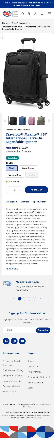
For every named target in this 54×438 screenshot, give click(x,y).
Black (12, 168)
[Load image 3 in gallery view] (32, 120)
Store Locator (9, 391)
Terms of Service (35, 382)
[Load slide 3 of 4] (29, 298)
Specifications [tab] (39, 202)
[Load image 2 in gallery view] (22, 120)
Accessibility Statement (39, 377)
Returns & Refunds (12, 381)
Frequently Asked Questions (11, 363)
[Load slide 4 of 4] (34, 298)
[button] (49, 13)
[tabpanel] (27, 239)
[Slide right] (49, 120)
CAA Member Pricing (13, 370)
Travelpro (11, 129)
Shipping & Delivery (12, 375)
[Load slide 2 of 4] (24, 298)
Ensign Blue (15, 175)
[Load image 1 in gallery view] (13, 120)
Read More (12, 269)
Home (5, 23)
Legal (30, 387)
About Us (32, 361)
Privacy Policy (34, 371)
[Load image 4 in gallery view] (41, 120)
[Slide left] (5, 120)
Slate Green (28, 168)
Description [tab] (11, 202)
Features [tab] (25, 202)
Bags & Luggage (19, 23)
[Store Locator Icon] (29, 13)
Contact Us (33, 366)
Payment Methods (11, 386)
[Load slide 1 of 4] (19, 298)
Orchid (33, 175)
